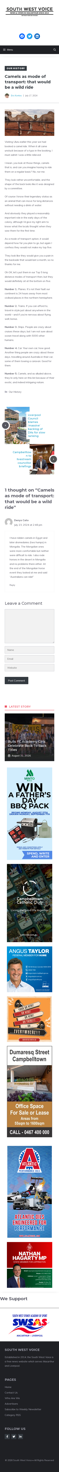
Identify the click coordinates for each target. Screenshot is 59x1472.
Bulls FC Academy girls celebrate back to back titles (27, 746)
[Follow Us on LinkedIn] (20, 1436)
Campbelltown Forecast (29, 31)
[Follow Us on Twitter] (13, 1436)
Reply (12, 585)
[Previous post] (5, 425)
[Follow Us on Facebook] (7, 1436)
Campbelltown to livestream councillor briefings (22, 459)
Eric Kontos (16, 95)
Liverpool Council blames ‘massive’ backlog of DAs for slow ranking (36, 425)
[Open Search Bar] (54, 49)
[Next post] (53, 459)
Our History (16, 68)
